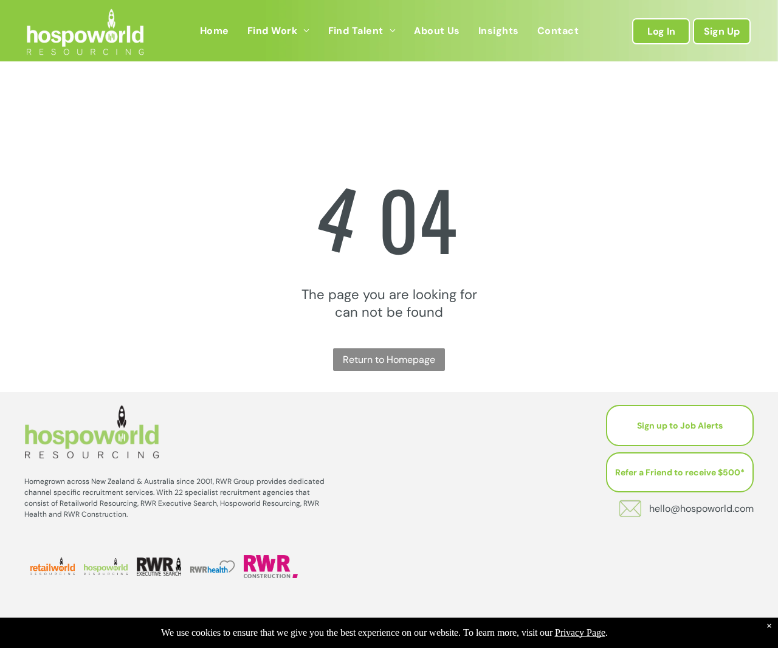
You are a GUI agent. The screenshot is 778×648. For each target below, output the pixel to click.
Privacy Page (580, 632)
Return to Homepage (389, 359)
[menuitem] (214, 30)
